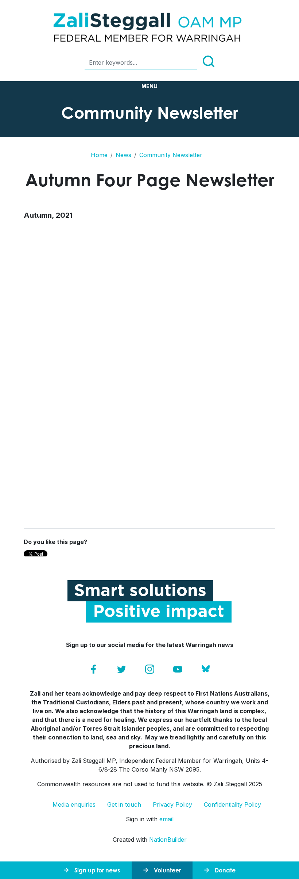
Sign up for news (97, 870)
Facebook (93, 669)
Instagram (149, 669)
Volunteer (167, 870)
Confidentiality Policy (232, 804)
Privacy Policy (172, 804)
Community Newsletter (170, 155)
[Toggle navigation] (149, 86)
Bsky (206, 669)
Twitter (121, 669)
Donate (225, 870)
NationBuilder (168, 839)
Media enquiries (74, 804)
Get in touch (124, 804)
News (123, 155)
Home (99, 155)
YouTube (178, 669)
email (166, 819)
